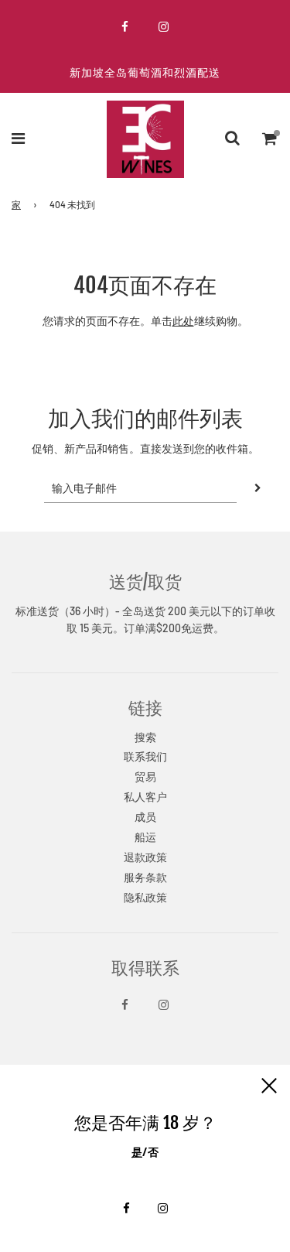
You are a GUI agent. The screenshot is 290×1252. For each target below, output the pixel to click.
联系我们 (145, 756)
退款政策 (145, 857)
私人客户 (145, 796)
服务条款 (145, 877)
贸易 (145, 776)
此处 (183, 320)
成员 (145, 816)
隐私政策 (145, 897)
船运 (145, 836)
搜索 (145, 737)
